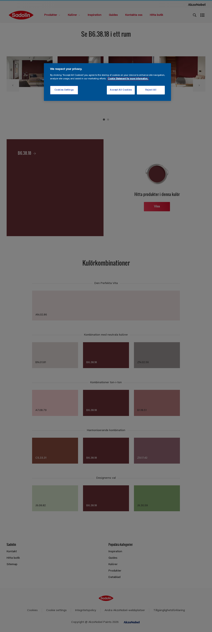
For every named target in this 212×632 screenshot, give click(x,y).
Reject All (151, 90)
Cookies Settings (64, 90)
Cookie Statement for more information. (128, 79)
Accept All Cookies (121, 90)
